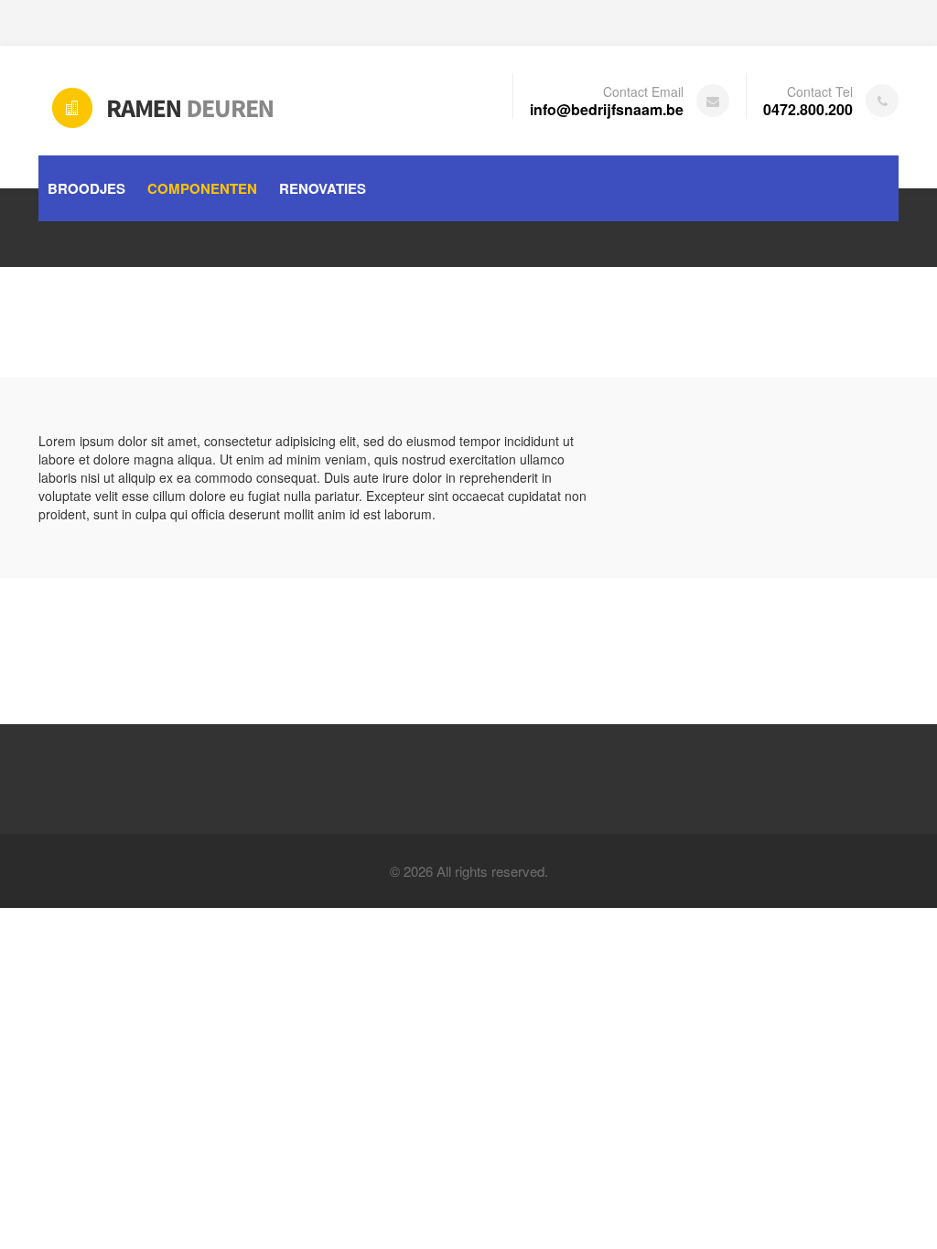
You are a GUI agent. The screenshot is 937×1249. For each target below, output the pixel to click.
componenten (202, 188)
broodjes (86, 188)
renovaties (322, 188)
